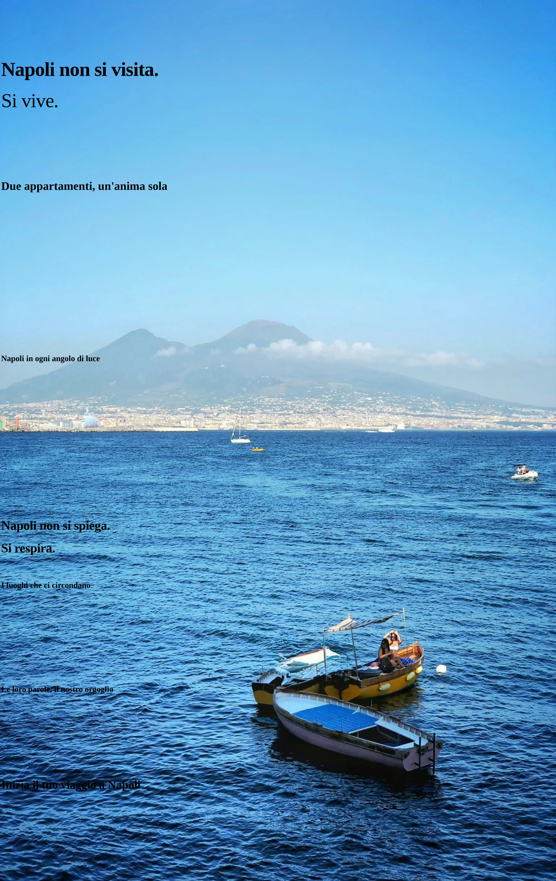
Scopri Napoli (7, 664)
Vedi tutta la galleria (10, 363)
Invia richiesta (7, 798)
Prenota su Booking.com (27, 798)
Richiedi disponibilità (11, 337)
